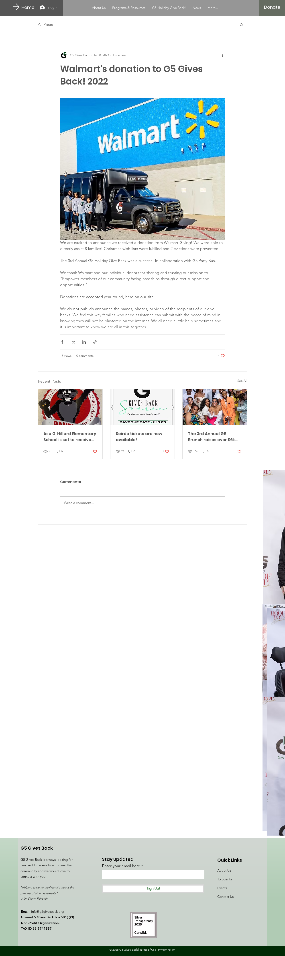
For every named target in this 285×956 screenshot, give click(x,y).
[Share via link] (95, 342)
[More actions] (222, 55)
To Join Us (224, 879)
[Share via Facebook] (62, 342)
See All (242, 381)
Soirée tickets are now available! (139, 436)
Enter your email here (121, 866)
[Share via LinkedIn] (84, 342)
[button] (241, 24)
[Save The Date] (142, 407)
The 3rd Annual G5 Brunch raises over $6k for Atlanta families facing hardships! (211, 437)
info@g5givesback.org (47, 911)
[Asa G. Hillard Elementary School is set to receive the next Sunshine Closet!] (70, 407)
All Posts (45, 24)
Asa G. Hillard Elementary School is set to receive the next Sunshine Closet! (70, 437)
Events (222, 888)
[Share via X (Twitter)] (73, 342)
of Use (152, 949)
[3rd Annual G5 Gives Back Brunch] (215, 407)
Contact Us (225, 896)
